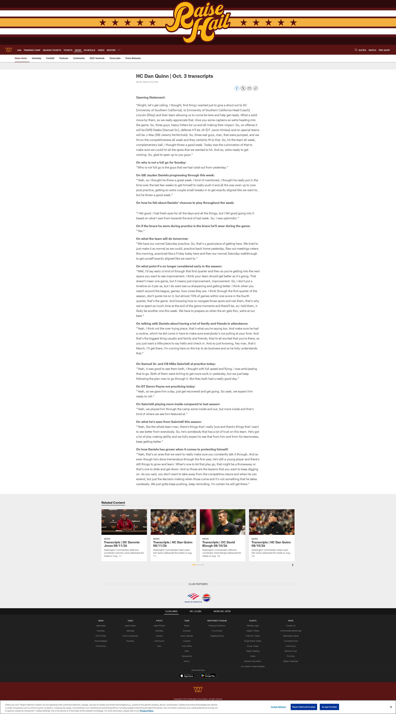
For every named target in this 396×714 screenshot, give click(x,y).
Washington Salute (291, 636)
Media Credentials (290, 661)
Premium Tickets (253, 636)
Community (101, 646)
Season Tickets (253, 631)
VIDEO (130, 621)
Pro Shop (291, 656)
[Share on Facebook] (237, 90)
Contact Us (290, 625)
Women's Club (291, 651)
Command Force (291, 641)
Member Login (253, 625)
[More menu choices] (119, 50)
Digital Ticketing (252, 651)
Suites (252, 656)
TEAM (186, 621)
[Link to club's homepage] (8, 49)
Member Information (252, 661)
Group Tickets (253, 646)
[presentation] (293, 565)
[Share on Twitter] (243, 90)
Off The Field (101, 636)
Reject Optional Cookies (303, 706)
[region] (198, 707)
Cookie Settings (278, 706)
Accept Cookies (329, 706)
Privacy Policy (146, 711)
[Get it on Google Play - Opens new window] (208, 677)
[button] (194, 565)
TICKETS (252, 621)
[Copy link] (255, 88)
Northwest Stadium (217, 621)
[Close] (391, 706)
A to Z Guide (217, 631)
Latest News (101, 625)
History (187, 661)
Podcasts (130, 641)
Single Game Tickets (252, 641)
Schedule (187, 631)
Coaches (186, 641)
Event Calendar (187, 636)
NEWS (100, 621)
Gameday (101, 631)
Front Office (187, 646)
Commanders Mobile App (290, 631)
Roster (186, 625)
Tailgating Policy (217, 636)
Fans (159, 646)
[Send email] (249, 90)
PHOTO (159, 621)
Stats (187, 651)
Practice (159, 636)
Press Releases (101, 641)
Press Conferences (130, 636)
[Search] (356, 50)
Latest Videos (130, 625)
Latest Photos (159, 625)
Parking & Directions (217, 625)
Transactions (186, 656)
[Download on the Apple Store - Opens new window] (187, 676)
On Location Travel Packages (253, 666)
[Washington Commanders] (198, 690)
